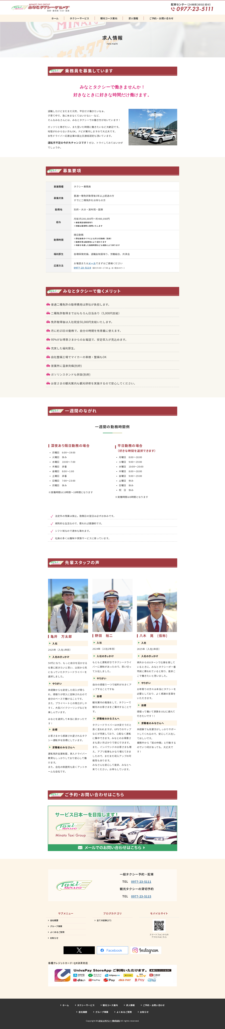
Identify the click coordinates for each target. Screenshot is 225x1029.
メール (92, 263)
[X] (79, 950)
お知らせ (54, 937)
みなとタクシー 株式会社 (109, 1020)
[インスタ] (145, 950)
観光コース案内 (108, 18)
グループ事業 (56, 926)
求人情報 (133, 18)
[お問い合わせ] (112, 849)
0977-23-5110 (82, 267)
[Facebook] (112, 950)
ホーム (55, 18)
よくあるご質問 (57, 932)
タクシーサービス (79, 18)
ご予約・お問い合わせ (161, 18)
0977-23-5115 (141, 896)
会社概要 (54, 920)
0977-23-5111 (141, 881)
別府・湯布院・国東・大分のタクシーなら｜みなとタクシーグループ (40, 7)
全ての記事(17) (104, 920)
